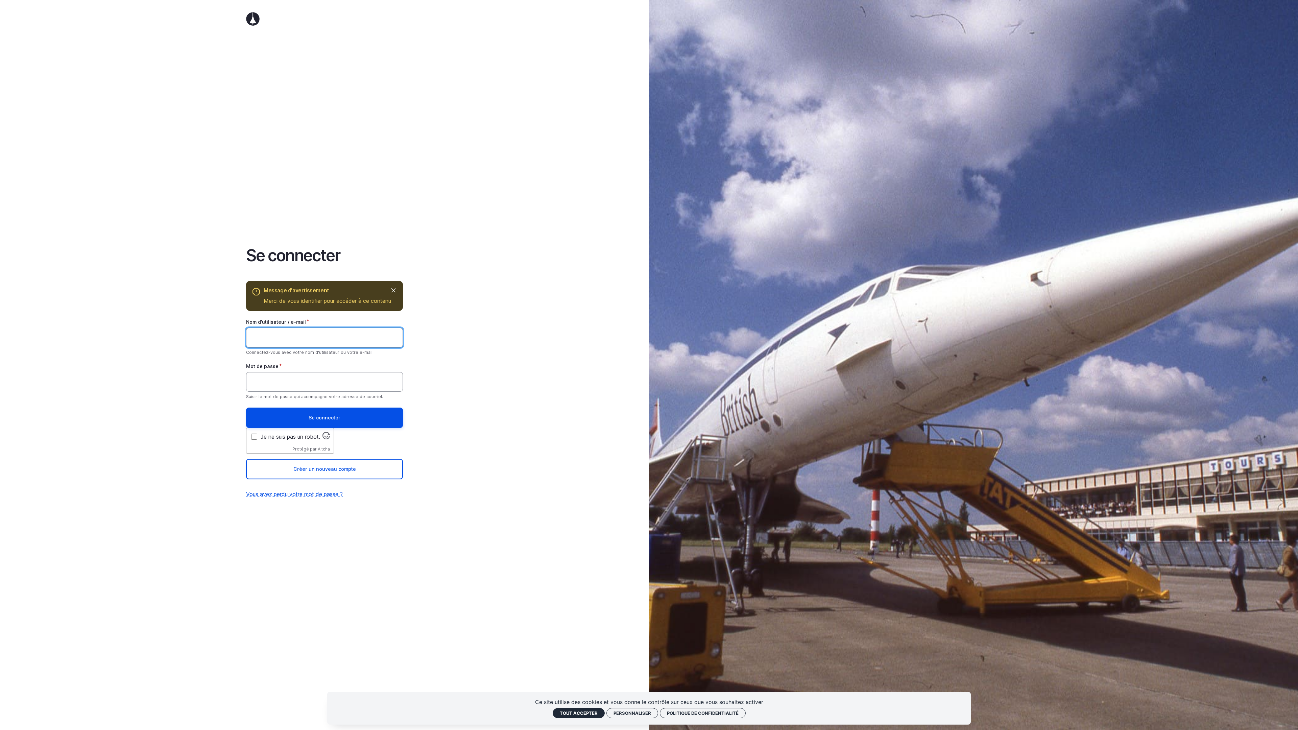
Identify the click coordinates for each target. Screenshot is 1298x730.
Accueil (324, 19)
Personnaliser (632, 713)
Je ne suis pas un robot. (290, 436)
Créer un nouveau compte (324, 469)
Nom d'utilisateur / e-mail (276, 322)
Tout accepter (579, 713)
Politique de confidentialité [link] (703, 713)
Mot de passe (262, 366)
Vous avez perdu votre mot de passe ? (294, 494)
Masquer (393, 290)
